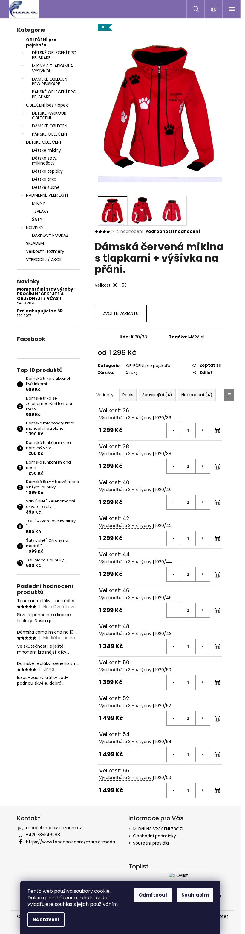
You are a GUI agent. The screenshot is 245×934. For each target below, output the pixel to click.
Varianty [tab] (105, 395)
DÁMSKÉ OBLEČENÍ (50, 126)
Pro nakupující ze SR (40, 311)
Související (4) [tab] (157, 395)
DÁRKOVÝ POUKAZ (50, 235)
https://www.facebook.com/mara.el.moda (70, 842)
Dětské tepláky (47, 171)
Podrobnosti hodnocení (173, 231)
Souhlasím (195, 895)
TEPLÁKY (40, 211)
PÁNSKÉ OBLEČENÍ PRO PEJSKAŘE (54, 94)
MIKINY (38, 203)
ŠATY (37, 219)
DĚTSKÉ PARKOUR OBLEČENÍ (49, 115)
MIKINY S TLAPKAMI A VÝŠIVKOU (52, 68)
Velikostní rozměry (45, 251)
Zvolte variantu (121, 313)
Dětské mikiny (46, 150)
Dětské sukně (46, 187)
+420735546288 (43, 835)
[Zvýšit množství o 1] (202, 430)
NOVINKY (35, 227)
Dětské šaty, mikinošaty (44, 160)
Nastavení (46, 919)
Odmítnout (153, 895)
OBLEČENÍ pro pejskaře (41, 42)
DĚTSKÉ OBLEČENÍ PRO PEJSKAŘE (54, 55)
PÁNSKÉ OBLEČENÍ (49, 134)
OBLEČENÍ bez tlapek (47, 105)
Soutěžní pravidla (151, 843)
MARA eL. (197, 337)
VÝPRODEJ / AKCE (44, 259)
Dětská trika (44, 179)
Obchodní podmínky (154, 836)
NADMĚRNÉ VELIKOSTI (47, 195)
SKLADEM (35, 243)
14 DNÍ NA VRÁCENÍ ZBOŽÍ (158, 829)
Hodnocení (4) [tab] (196, 395)
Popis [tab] (127, 395)
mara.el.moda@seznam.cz (54, 828)
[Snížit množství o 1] (174, 430)
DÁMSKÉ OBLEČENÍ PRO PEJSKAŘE (50, 81)
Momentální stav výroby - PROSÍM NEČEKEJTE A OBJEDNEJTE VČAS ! (46, 294)
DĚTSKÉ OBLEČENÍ (43, 142)
